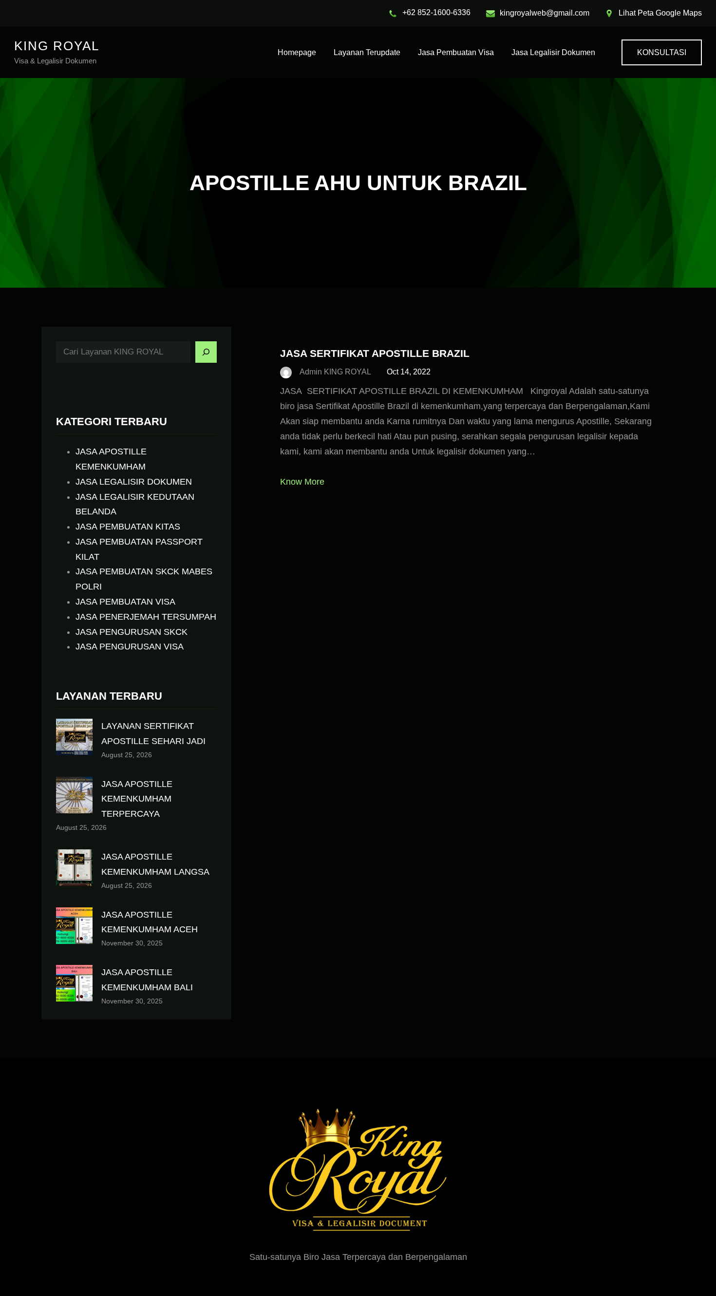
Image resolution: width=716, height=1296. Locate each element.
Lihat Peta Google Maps (660, 13)
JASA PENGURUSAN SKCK (131, 632)
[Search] (206, 352)
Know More (302, 482)
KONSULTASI (661, 52)
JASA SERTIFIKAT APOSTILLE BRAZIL (375, 353)
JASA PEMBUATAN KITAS (127, 526)
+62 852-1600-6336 (436, 12)
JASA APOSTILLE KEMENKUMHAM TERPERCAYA (136, 799)
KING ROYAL (56, 46)
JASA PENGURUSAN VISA (129, 646)
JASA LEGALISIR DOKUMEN (133, 482)
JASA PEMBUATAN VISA (125, 602)
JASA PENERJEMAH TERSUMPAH (145, 617)
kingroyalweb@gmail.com (544, 13)
